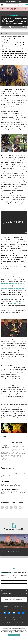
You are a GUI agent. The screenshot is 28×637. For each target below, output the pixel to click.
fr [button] (10, 606)
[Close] (25, 8)
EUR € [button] (21, 606)
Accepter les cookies (14, 635)
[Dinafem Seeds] (14, 1)
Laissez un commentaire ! (14, 582)
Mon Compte (22, 5)
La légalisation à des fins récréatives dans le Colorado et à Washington (13, 284)
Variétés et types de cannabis (9, 489)
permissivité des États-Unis (17, 303)
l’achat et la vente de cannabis (9, 170)
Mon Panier (26, 5)
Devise (17, 606)
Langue (6, 606)
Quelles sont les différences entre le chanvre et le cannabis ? (14, 480)
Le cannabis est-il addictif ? (9, 472)
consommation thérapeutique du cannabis (12, 288)
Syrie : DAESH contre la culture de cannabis (12, 551)
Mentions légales (14, 632)
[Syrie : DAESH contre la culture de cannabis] (14, 541)
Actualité (15, 15)
